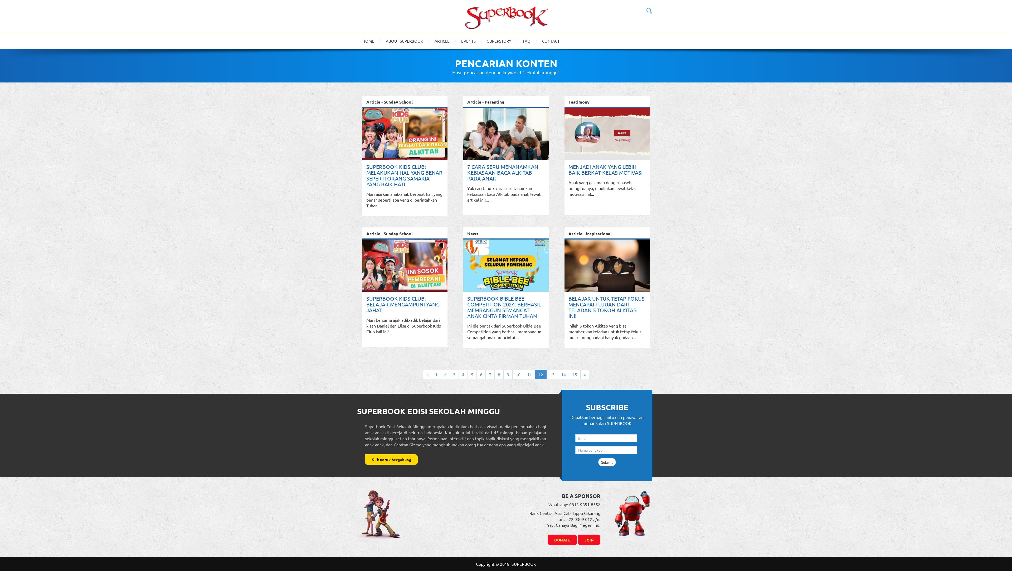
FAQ (527, 40)
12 (540, 374)
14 (563, 374)
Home (368, 40)
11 (529, 374)
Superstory (499, 40)
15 (574, 374)
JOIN (589, 540)
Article (442, 40)
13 (552, 374)
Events (468, 40)
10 (518, 374)
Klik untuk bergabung (391, 459)
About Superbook (404, 40)
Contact (550, 40)
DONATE (562, 540)
